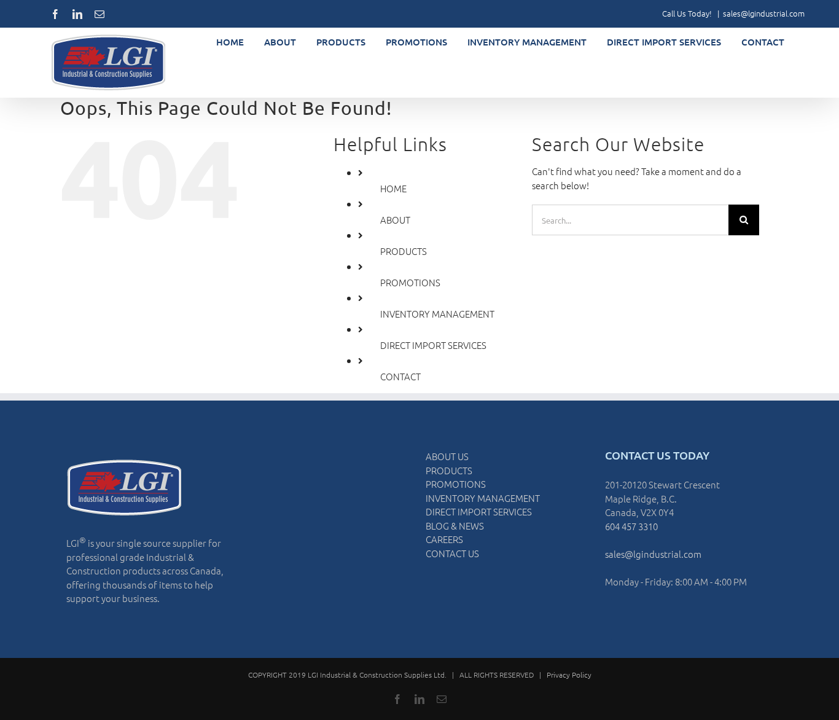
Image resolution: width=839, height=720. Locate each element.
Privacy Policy (569, 674)
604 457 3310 (631, 526)
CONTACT (400, 376)
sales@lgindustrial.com (764, 13)
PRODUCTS (403, 251)
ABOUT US (447, 456)
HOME (393, 188)
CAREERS (444, 539)
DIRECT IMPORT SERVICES (433, 344)
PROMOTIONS (410, 282)
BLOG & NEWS (455, 525)
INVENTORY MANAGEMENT (437, 313)
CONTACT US (452, 553)
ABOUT (395, 219)
